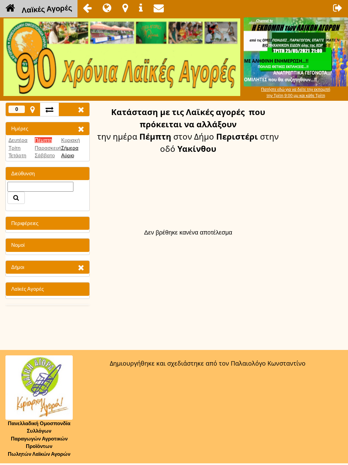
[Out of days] (49, 109)
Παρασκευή (48, 148)
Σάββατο (45, 155)
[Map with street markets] (32, 109)
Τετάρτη (17, 155)
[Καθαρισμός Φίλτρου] (81, 129)
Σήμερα (70, 148)
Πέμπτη (43, 140)
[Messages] (158, 8)
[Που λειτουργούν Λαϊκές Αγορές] (125, 8)
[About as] (141, 8)
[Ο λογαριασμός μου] (338, 8)
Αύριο (67, 155)
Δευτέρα (18, 140)
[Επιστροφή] (87, 8)
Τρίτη (14, 148)
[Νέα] (107, 8)
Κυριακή (70, 140)
